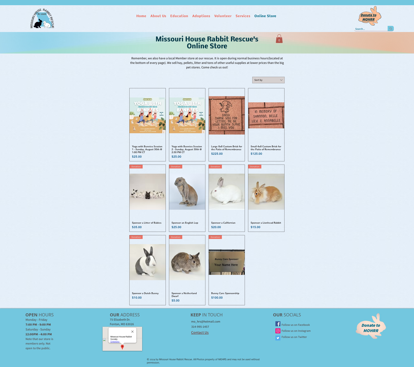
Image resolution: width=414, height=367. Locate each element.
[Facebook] (277, 323)
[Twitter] (277, 337)
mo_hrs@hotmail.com (205, 321)
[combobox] (268, 80)
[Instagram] (277, 330)
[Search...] (391, 28)
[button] (159, 16)
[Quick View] (148, 115)
